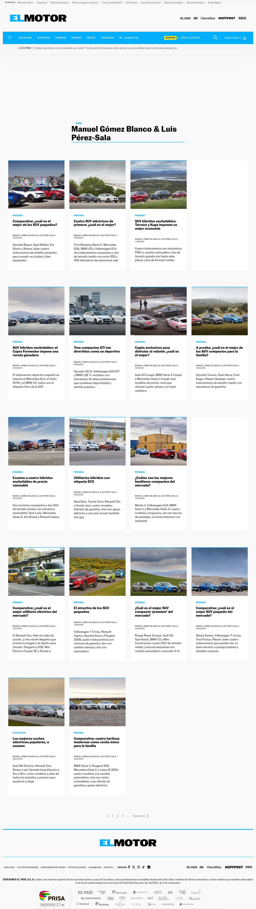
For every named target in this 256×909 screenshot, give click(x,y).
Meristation (186, 904)
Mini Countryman (60, 2)
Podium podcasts (119, 904)
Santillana (120, 892)
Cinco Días (136, 898)
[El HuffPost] (227, 18)
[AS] (196, 18)
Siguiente (138, 816)
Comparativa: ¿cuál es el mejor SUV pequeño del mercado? (215, 612)
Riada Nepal (214, 2)
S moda (151, 904)
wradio (122, 898)
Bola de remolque (174, 2)
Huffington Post (90, 898)
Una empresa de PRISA (51, 895)
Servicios (170, 38)
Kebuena (191, 898)
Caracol (194, 892)
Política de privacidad (27, 867)
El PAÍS (85, 892)
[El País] (185, 18)
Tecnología (107, 38)
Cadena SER (156, 892)
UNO (111, 898)
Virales (91, 38)
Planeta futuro (178, 898)
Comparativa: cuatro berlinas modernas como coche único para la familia (96, 742)
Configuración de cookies (53, 867)
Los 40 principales (103, 892)
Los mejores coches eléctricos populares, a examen (31, 742)
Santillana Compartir (140, 892)
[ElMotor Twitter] (133, 867)
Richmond (82, 904)
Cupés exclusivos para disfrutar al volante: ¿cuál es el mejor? (157, 351)
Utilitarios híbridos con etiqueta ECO (92, 480)
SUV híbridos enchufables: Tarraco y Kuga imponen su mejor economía (156, 225)
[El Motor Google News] (149, 867)
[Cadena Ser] (242, 18)
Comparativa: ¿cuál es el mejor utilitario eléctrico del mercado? (35, 612)
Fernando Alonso (196, 2)
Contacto (108, 867)
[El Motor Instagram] (138, 867)
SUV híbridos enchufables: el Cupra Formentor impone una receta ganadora (35, 351)
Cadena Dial (150, 898)
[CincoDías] (208, 18)
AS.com (168, 892)
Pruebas (76, 38)
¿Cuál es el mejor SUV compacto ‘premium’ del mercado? (154, 612)
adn (181, 892)
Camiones (42, 2)
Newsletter (131, 38)
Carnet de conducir (151, 2)
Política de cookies (77, 867)
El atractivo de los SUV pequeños (91, 610)
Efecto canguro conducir (85, 2)
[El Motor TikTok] (143, 867)
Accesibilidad (94, 867)
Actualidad (25, 38)
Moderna (101, 904)
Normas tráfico (25, 2)
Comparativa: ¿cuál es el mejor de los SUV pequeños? (35, 223)
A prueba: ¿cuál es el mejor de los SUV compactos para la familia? (219, 351)
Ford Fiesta (132, 2)
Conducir (60, 38)
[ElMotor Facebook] (129, 867)
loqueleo (168, 904)
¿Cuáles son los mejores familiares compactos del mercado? (155, 481)
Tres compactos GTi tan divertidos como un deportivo (97, 349)
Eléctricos (43, 38)
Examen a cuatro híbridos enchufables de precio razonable (33, 481)
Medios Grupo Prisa (51, 904)
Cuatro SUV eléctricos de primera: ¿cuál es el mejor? (95, 223)
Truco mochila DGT (112, 2)
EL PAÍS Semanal (164, 898)
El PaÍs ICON (135, 904)
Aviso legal (9, 867)
